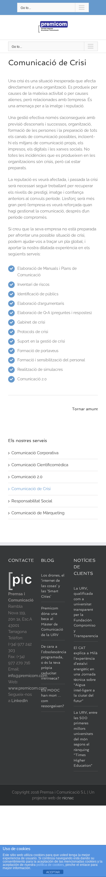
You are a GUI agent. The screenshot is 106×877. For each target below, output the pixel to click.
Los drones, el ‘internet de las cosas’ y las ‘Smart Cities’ (52, 586)
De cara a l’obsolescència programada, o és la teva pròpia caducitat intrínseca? (53, 662)
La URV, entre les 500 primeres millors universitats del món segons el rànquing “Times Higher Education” (85, 739)
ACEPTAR (53, 872)
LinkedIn (19, 700)
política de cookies (50, 865)
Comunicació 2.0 (26, 476)
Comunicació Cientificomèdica (39, 464)
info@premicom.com (27, 675)
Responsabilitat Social (31, 501)
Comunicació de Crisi (31, 488)
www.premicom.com (27, 688)
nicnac (68, 798)
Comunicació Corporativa (34, 452)
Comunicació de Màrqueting (37, 512)
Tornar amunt (85, 409)
